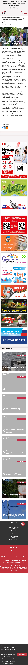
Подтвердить (22, 654)
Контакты (23, 1)
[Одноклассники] (7, 128)
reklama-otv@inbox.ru (14, 541)
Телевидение (5, 1)
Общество (21, 355)
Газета (12, 1)
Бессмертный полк (14, 5)
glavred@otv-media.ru (14, 533)
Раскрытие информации (9, 3)
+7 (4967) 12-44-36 (14, 528)
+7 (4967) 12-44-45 (14, 537)
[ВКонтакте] (3, 128)
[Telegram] (5, 128)
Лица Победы (21, 3)
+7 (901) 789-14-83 (14, 539)
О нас (17, 1)
